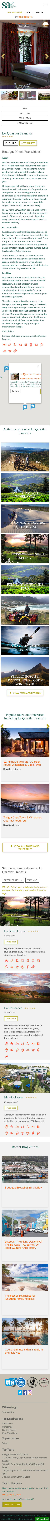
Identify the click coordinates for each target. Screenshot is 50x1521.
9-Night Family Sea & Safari (15, 1454)
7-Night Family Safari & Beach (16, 1476)
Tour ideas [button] (25, 118)
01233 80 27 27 (25, 17)
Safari (5, 1443)
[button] (25, 408)
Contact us (39, 12)
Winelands (21, 23)
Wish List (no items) (14, 12)
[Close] (38, 366)
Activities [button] (25, 113)
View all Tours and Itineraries (26, 847)
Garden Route (9, 1430)
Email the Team (12, 1504)
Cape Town (7, 1423)
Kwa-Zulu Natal (9, 1433)
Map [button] (25, 108)
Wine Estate (9, 935)
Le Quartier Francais (31, 374)
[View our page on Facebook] (25, 1392)
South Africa (8, 1412)
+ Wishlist (28, 143)
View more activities (26, 692)
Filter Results (11, 880)
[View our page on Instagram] (30, 1392)
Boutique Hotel (26, 378)
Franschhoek (31, 23)
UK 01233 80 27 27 (11, 1494)
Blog (28, 12)
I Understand (42, 1519)
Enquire (15, 391)
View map (32, 880)
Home (14, 23)
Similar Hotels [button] (25, 123)
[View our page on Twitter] (20, 1392)
